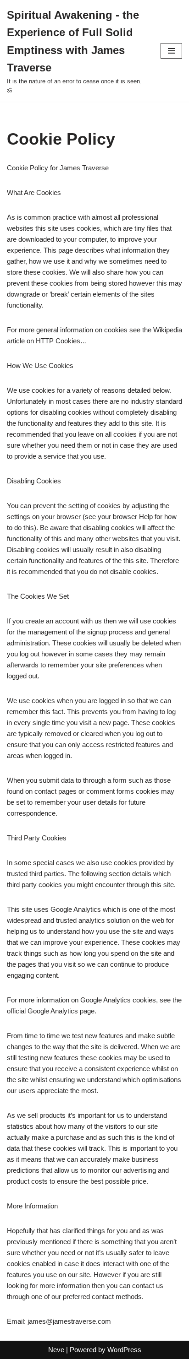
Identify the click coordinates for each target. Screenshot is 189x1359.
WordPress (124, 1350)
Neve (56, 1350)
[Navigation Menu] (171, 51)
